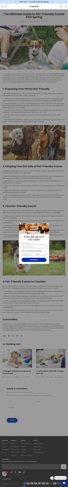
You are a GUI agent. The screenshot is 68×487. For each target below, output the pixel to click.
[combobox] (34, 247)
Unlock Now (34, 260)
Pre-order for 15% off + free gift (39, 2)
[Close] (47, 225)
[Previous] (15, 2)
